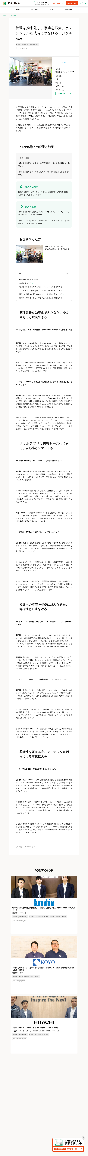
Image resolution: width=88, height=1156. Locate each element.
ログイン (82, 3)
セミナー (68, 10)
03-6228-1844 (41, 2)
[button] (58, 3)
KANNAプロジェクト (64, 93)
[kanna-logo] (18, 3)
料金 (51, 10)
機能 (18, 10)
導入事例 (34, 10)
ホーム (4, 15)
